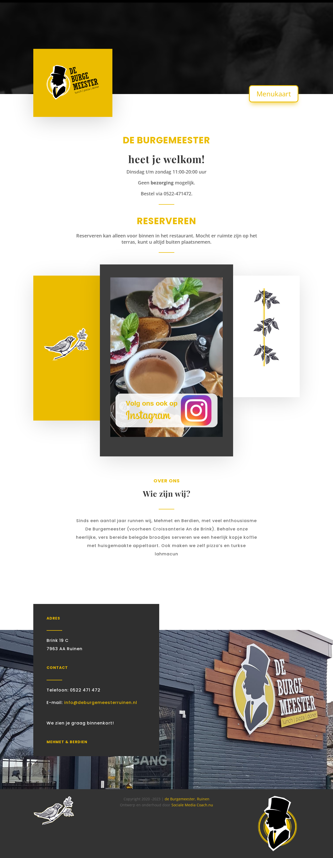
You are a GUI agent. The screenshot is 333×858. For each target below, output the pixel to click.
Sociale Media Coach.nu (192, 804)
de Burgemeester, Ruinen (187, 798)
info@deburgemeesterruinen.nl (100, 703)
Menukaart (274, 93)
